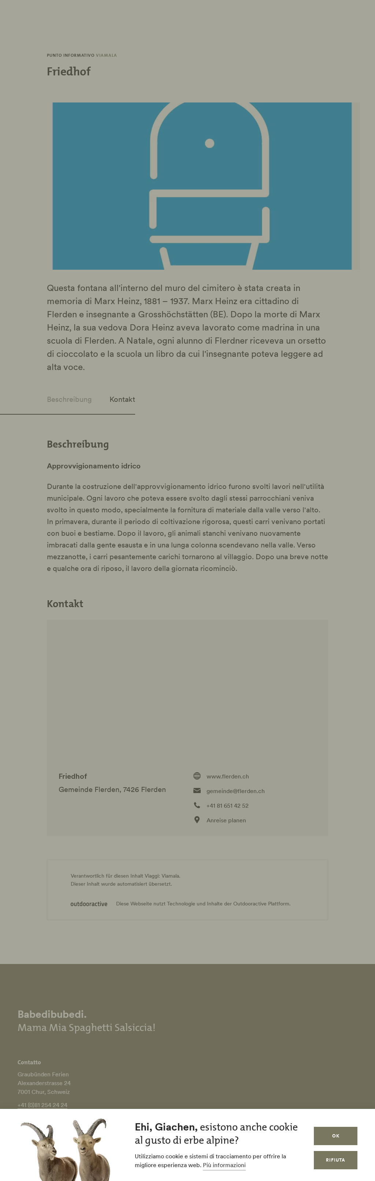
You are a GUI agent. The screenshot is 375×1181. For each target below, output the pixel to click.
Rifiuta (335, 1160)
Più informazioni (224, 1165)
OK (335, 1136)
